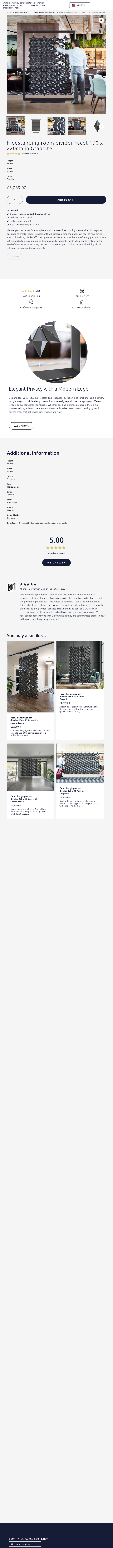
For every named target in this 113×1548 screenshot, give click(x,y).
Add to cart (66, 199)
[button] (101, 20)
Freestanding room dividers (44, 12)
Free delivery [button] (82, 296)
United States (81, 5)
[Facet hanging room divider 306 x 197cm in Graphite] (79, 763)
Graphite (10, 494)
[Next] (101, 126)
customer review (29, 154)
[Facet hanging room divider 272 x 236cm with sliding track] (30, 767)
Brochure (22, 523)
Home (9, 12)
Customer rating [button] (31, 296)
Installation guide (42, 523)
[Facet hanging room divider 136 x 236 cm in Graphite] (79, 665)
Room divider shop (22, 12)
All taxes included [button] (81, 307)
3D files (30, 523)
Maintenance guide (59, 523)
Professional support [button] (31, 307)
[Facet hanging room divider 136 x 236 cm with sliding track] (30, 677)
